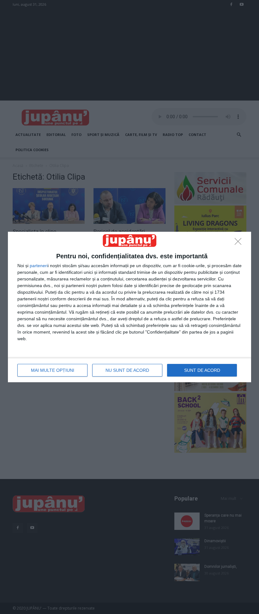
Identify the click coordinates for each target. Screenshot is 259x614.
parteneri (39, 265)
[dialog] (129, 307)
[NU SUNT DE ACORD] (240, 243)
